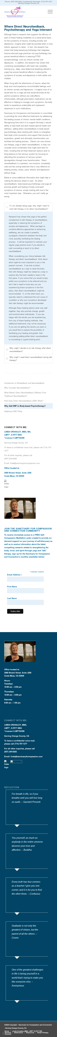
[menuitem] (49, 11)
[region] (28, 278)
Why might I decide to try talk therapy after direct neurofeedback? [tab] (30, 349)
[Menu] (49, 11)
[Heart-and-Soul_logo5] (23, 11)
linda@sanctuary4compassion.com (25, 463)
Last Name (12, 598)
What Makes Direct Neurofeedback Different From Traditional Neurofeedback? (25, 394)
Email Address (14, 575)
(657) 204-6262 (16, 1)
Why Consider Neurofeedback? (17, 387)
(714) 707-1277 (46, 1)
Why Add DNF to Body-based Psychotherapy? (25, 405)
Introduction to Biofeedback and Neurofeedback (24, 383)
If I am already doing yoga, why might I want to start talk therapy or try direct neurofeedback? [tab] (29, 207)
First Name (12, 587)
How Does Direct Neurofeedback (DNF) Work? (23, 400)
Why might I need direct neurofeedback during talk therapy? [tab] (31, 359)
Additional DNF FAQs (13, 411)
